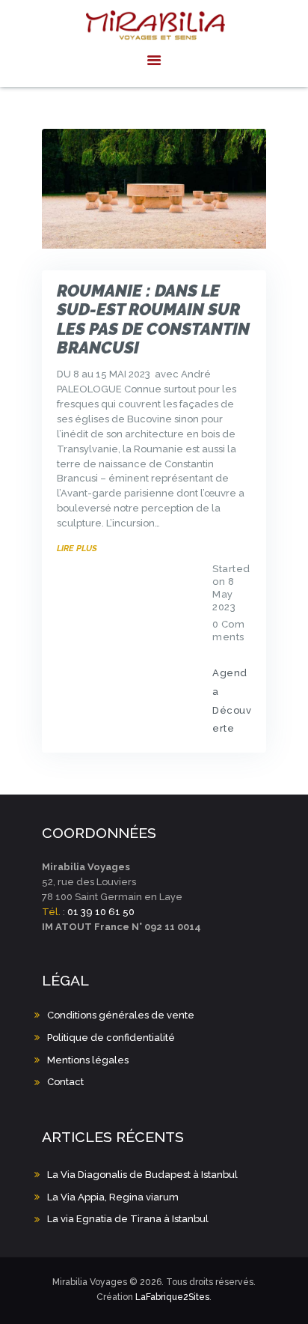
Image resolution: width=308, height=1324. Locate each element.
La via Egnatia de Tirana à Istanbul (128, 1218)
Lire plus (77, 548)
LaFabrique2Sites (172, 1297)
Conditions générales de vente (120, 1015)
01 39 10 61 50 (101, 911)
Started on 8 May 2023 (231, 588)
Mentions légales (88, 1060)
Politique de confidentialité (111, 1037)
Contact (65, 1081)
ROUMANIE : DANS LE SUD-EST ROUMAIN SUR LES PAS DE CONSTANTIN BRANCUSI (153, 319)
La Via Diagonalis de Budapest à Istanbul (142, 1174)
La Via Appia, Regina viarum (113, 1197)
